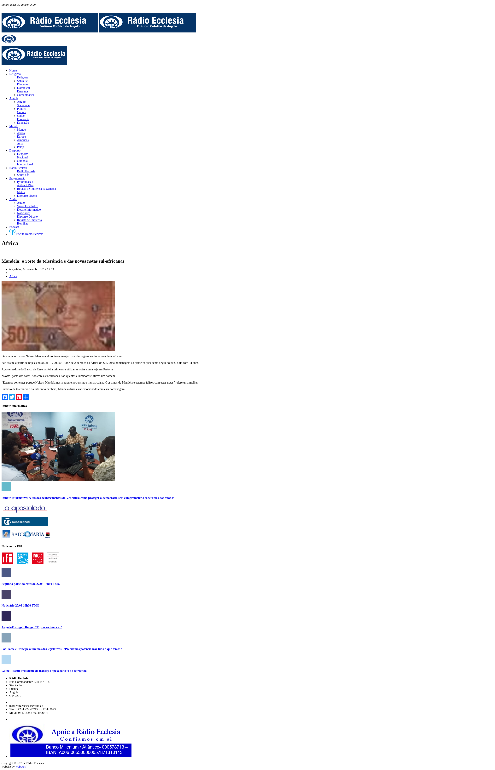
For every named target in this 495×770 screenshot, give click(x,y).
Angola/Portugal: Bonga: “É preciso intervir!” (32, 627)
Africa (13, 276)
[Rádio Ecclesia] (50, 31)
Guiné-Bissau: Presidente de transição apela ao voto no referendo (44, 670)
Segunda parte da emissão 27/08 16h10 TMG (31, 583)
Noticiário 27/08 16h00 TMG (20, 605)
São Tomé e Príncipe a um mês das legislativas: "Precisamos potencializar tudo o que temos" (62, 649)
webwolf (20, 766)
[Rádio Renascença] (25, 525)
